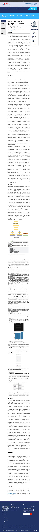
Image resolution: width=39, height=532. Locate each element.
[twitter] (7, 518)
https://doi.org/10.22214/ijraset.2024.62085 (17, 29)
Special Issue (31, 509)
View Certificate (13, 30)
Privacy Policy (13, 506)
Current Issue (26, 509)
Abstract (2, 23)
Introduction (3, 25)
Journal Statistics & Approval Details (31, 3)
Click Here (34, 44)
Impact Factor (26, 508)
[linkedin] (7, 520)
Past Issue (5, 11)
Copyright (3, 33)
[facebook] (4, 518)
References (3, 30)
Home (3, 16)
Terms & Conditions (14, 510)
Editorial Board (33, 506)
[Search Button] (31, 514)
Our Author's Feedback (33, 5)
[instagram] (4, 521)
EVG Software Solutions (20, 531)
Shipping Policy (13, 508)
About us (28, 506)
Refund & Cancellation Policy (15, 507)
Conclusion (3, 28)
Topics (11, 11)
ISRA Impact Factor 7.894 (18, 6)
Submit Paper (31, 508)
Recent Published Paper (33, 4)
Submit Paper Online (35, 530)
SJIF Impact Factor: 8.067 (8, 6)
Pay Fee (8, 11)
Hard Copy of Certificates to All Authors (30, 6)
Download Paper (35, 29)
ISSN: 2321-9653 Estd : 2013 (33, 9)
